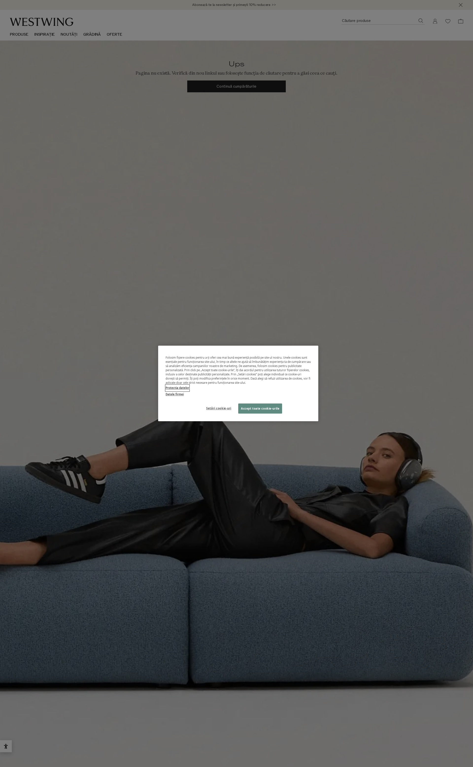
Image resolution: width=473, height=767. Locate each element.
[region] (238, 383)
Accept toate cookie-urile (260, 408)
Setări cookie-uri (218, 408)
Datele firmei (175, 394)
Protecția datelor (177, 388)
